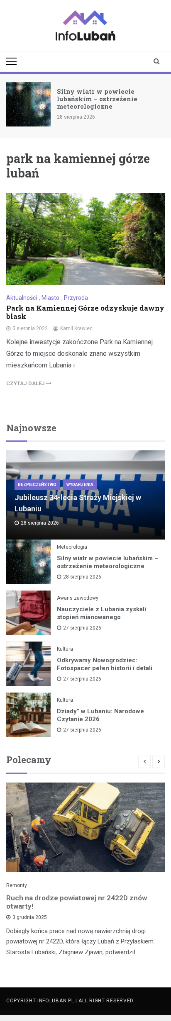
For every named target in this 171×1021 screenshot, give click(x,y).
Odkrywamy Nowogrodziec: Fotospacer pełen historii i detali (104, 664)
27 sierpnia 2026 (82, 628)
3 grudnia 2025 (29, 917)
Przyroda (76, 297)
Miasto (50, 297)
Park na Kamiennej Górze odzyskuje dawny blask (85, 312)
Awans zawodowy (77, 598)
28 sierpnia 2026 (82, 577)
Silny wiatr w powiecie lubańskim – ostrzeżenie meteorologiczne (97, 98)
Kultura (65, 649)
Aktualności (21, 297)
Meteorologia (72, 547)
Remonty (16, 885)
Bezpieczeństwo (37, 484)
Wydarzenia (79, 484)
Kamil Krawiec (76, 328)
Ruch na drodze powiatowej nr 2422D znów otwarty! (76, 902)
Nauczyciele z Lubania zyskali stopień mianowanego (101, 613)
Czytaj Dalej (26, 383)
